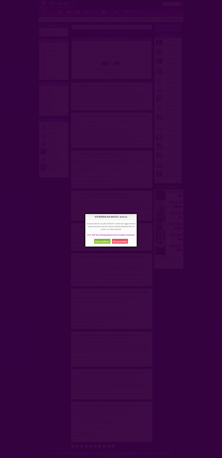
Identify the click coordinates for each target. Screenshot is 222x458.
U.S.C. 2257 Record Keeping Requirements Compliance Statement (111, 235)
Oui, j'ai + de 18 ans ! (102, 241)
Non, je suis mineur (120, 241)
